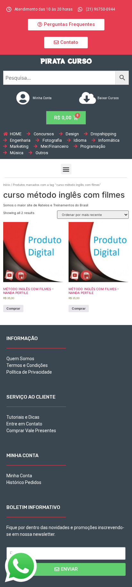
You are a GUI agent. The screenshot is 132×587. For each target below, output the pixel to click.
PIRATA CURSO (66, 61)
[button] (66, 24)
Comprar (13, 308)
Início (6, 184)
